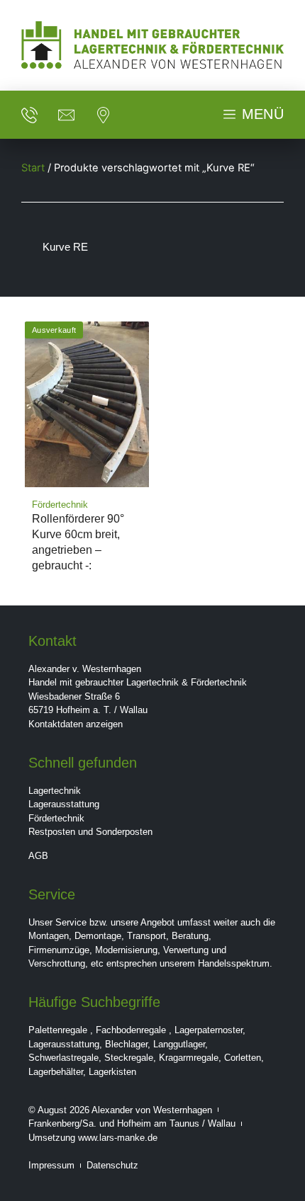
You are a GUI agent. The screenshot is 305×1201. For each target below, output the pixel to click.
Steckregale (128, 1057)
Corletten (242, 1057)
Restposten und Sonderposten (90, 831)
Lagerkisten (112, 1071)
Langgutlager (179, 1044)
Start (33, 167)
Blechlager (126, 1044)
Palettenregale (57, 1030)
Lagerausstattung (63, 804)
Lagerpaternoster (208, 1030)
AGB (38, 855)
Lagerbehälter (55, 1071)
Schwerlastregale (63, 1057)
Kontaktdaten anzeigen (75, 724)
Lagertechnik (54, 790)
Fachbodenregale (131, 1030)
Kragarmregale (188, 1057)
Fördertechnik (56, 818)
